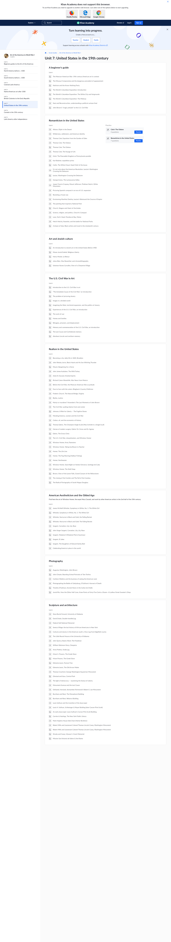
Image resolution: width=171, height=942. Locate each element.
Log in (129, 23)
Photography (56, 561)
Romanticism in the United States (66, 120)
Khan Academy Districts (97, 45)
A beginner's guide (59, 68)
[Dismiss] (167, 1)
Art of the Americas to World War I (70, 53)
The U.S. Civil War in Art (62, 278)
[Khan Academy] (85, 23)
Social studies (53, 53)
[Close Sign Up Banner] (167, 29)
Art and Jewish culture (61, 239)
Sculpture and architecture (63, 605)
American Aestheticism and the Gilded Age (72, 495)
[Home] (45, 53)
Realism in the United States (64, 349)
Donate (119, 23)
